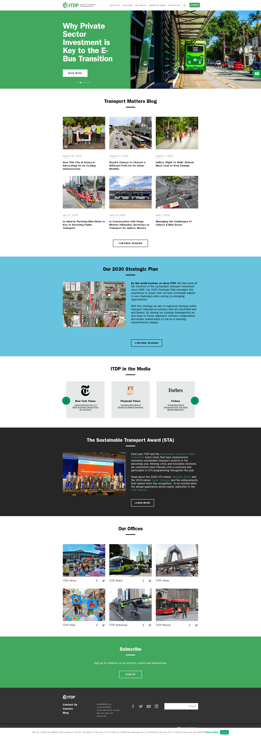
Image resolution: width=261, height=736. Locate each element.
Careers (68, 708)
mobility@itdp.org (104, 704)
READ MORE (75, 73)
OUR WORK (127, 5)
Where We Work (157, 5)
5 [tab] (87, 82)
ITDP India (69, 625)
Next (195, 401)
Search (192, 706)
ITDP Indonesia (118, 625)
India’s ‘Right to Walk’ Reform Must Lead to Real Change (175, 164)
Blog (66, 712)
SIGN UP (130, 674)
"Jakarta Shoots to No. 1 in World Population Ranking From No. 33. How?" (85, 407)
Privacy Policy (211, 732)
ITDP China (162, 580)
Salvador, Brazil (181, 476)
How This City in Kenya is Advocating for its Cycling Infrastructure (79, 165)
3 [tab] (83, 82)
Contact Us (70, 704)
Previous (66, 401)
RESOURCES (174, 5)
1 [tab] (78, 82)
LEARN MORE (142, 503)
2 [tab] (80, 82)
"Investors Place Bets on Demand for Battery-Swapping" (130, 406)
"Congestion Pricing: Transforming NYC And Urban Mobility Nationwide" (176, 407)
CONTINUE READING (130, 243)
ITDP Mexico (163, 625)
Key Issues (140, 5)
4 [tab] (85, 82)
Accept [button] (224, 732)
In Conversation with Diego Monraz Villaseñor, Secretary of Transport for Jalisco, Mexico (129, 225)
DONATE (194, 5)
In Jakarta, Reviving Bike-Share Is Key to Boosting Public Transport (84, 225)
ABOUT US (115, 5)
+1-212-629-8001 (104, 707)
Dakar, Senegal (161, 480)
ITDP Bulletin (139, 490)
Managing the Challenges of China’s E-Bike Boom (174, 223)
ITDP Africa (69, 580)
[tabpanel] (130, 49)
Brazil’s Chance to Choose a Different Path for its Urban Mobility (127, 165)
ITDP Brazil (115, 580)
